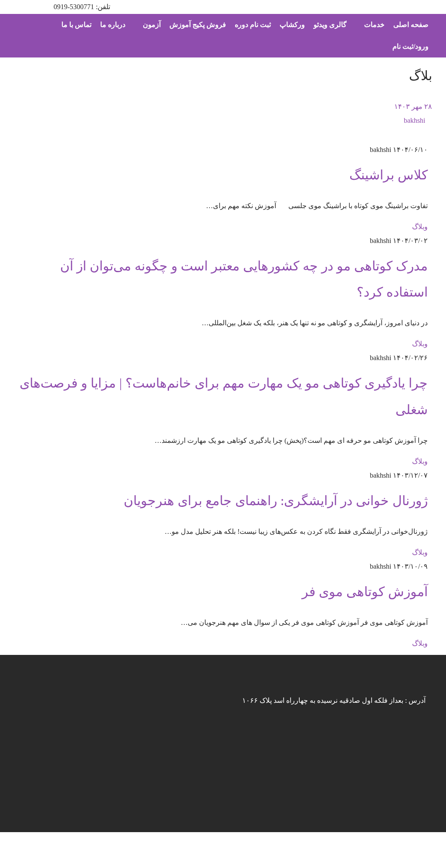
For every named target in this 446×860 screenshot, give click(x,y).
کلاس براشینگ (388, 175)
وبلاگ (420, 226)
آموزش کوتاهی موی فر (365, 591)
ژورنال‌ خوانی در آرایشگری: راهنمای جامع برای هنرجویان (276, 500)
